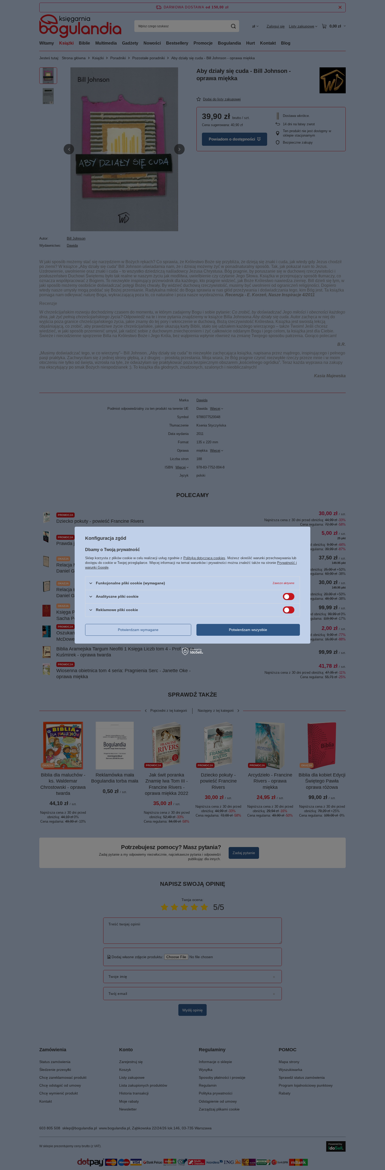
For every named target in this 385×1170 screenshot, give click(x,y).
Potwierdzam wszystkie (248, 630)
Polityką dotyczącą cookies (204, 558)
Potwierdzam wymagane (138, 630)
